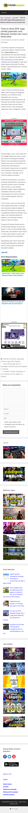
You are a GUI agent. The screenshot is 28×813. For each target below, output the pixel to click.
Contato (5, 786)
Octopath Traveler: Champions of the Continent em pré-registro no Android (13, 374)
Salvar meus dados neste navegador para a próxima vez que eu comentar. (14, 424)
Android (5, 359)
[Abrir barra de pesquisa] (26, 12)
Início (1, 17)
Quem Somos (7, 784)
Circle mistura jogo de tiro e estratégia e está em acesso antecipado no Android (14, 366)
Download (8, 17)
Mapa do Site (7, 774)
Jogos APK (15, 17)
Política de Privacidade (10, 792)
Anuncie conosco (8, 794)
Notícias (17, 361)
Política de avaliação (9, 789)
